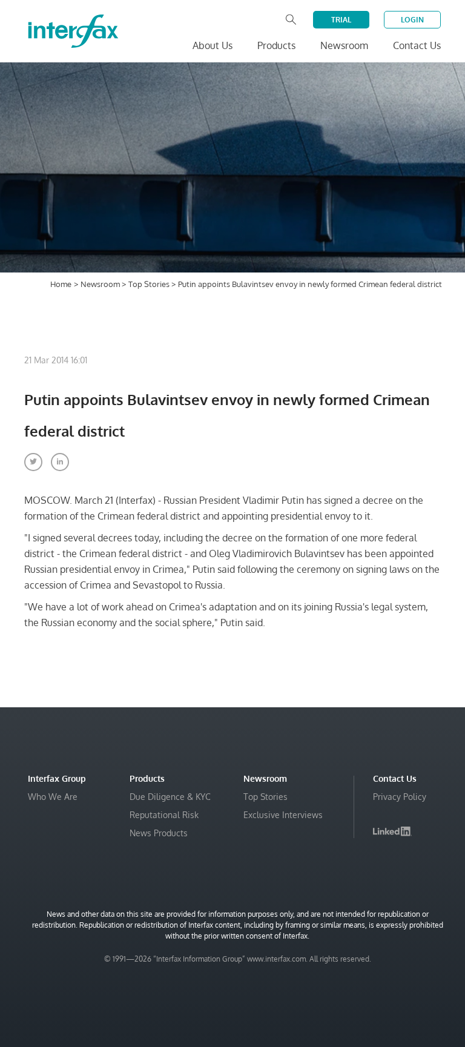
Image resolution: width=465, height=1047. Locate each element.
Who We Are (53, 796)
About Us (212, 45)
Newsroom (101, 284)
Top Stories (149, 284)
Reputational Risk (164, 815)
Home (60, 284)
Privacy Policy (399, 796)
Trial (341, 19)
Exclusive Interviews (283, 815)
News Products (159, 833)
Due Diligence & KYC (170, 796)
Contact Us (417, 45)
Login (412, 19)
